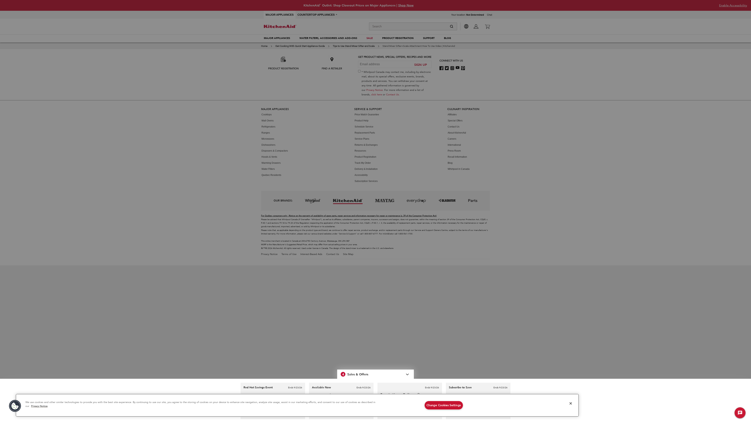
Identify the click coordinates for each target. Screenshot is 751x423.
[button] (375, 374)
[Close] (570, 403)
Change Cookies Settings (444, 405)
